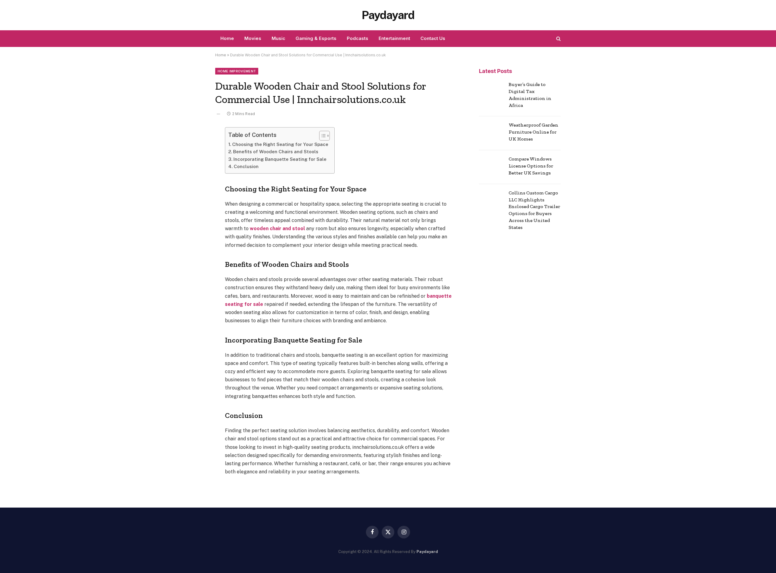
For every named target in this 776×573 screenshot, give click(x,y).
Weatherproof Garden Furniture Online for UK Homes (533, 132)
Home (227, 38)
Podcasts (357, 38)
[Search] (558, 38)
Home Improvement (237, 71)
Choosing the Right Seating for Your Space (280, 144)
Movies (252, 38)
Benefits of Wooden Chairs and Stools (275, 151)
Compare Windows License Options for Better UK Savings (531, 166)
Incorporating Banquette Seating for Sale (279, 159)
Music (278, 38)
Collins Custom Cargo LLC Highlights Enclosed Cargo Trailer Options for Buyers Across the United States (534, 210)
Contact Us (432, 38)
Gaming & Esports (316, 38)
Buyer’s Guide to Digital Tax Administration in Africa (530, 94)
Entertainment (394, 38)
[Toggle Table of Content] (321, 136)
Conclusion (246, 166)
